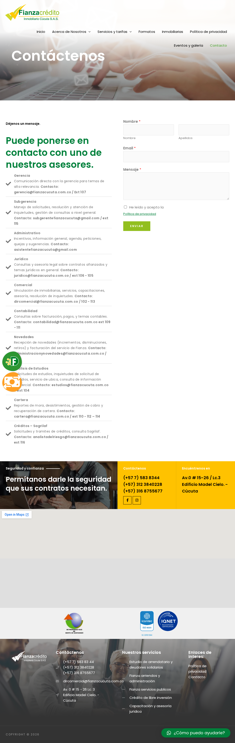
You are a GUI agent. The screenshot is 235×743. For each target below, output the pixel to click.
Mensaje (132, 169)
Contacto (218, 45)
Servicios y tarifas (112, 31)
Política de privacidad (208, 31)
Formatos (147, 31)
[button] (195, 732)
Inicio (41, 31)
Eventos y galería (188, 45)
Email (129, 148)
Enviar (136, 226)
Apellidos (186, 138)
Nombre (131, 121)
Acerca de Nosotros (69, 31)
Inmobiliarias (172, 31)
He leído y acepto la (146, 207)
